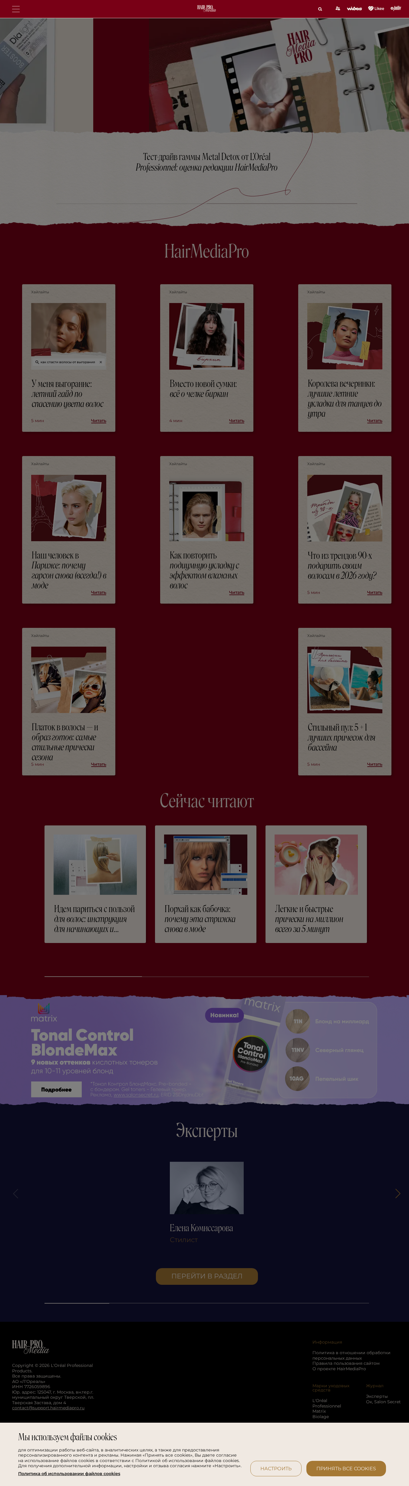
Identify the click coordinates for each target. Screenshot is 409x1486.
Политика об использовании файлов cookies (69, 1473)
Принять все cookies (346, 1468)
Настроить (276, 1468)
